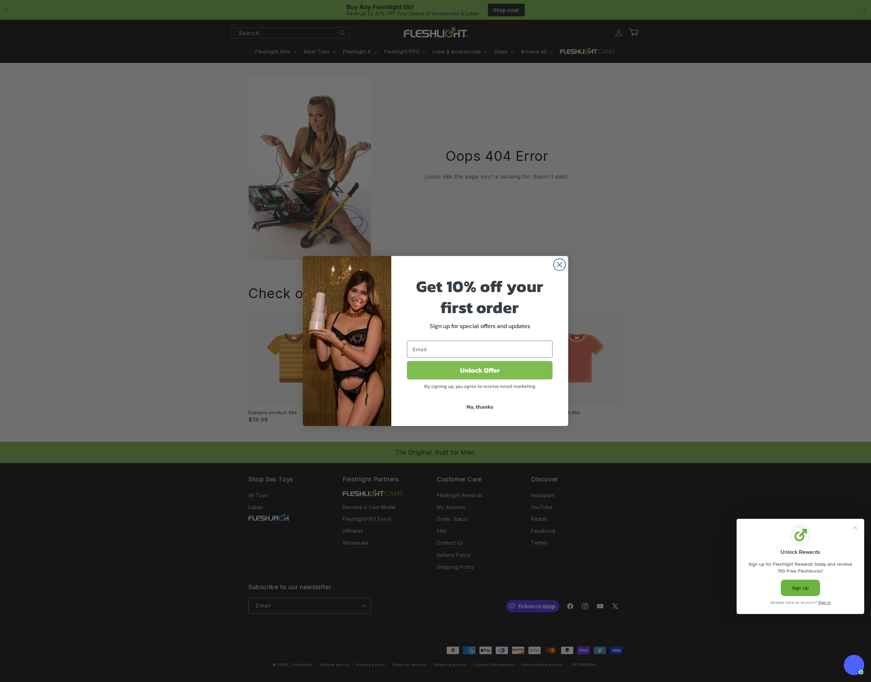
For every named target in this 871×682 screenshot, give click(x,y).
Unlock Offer (480, 370)
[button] (854, 665)
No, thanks (479, 407)
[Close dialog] (559, 265)
